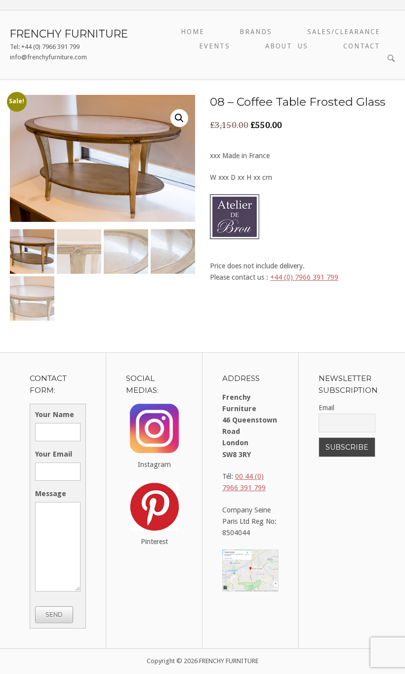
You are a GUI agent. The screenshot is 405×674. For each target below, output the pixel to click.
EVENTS (214, 46)
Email (326, 408)
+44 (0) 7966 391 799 (304, 277)
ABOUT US (286, 46)
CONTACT (361, 46)
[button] (179, 118)
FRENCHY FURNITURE (69, 33)
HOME (192, 32)
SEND (54, 614)
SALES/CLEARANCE (343, 32)
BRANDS (256, 32)
